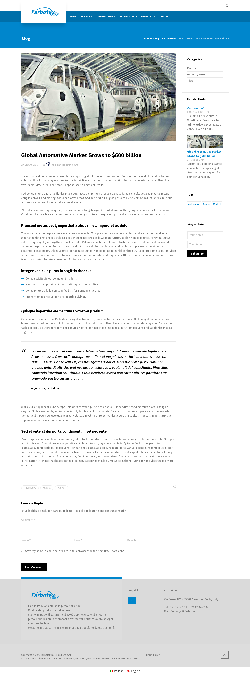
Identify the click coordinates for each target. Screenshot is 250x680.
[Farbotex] (43, 11)
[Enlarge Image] (98, 97)
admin (55, 164)
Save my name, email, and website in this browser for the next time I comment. (74, 551)
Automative (30, 487)
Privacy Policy (152, 654)
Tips (190, 80)
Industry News (70, 164)
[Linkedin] (132, 600)
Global (47, 487)
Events (191, 68)
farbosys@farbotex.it (184, 611)
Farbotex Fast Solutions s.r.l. (56, 654)
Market (61, 487)
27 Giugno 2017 (29, 164)
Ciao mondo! (195, 108)
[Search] (226, 5)
